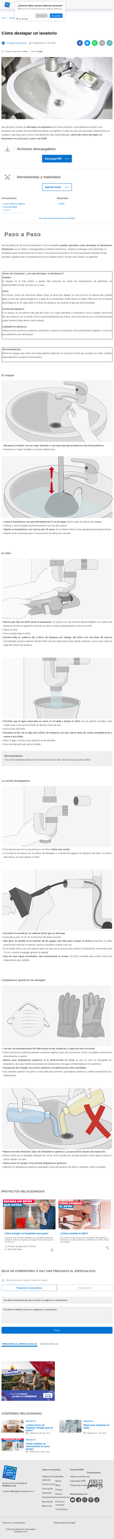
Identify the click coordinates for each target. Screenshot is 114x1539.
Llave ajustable (10, 207)
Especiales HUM (77, 1481)
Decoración (47, 1488)
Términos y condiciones (13, 1523)
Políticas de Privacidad (64, 1523)
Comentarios (84, 1288)
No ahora (41, 15)
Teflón (61, 204)
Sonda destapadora (12, 213)
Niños (58, 1485)
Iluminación (47, 1501)
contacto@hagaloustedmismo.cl (18, 1491)
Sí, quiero (56, 15)
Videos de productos (80, 1476)
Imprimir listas (53, 187)
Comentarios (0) (49, 1344)
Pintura (58, 1490)
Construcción (48, 1484)
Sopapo (6, 210)
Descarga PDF (53, 158)
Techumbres (61, 1509)
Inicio (3, 18)
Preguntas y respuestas (81, 1485)
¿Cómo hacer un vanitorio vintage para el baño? (39, 1428)
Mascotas (47, 1506)
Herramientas (48, 1497)
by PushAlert (23, 19)
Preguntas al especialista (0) (19, 1344)
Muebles (59, 1476)
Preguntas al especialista (29, 1288)
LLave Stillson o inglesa (14, 204)
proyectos (13, 18)
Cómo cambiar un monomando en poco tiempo (38, 1446)
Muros (58, 1481)
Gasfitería (47, 1493)
